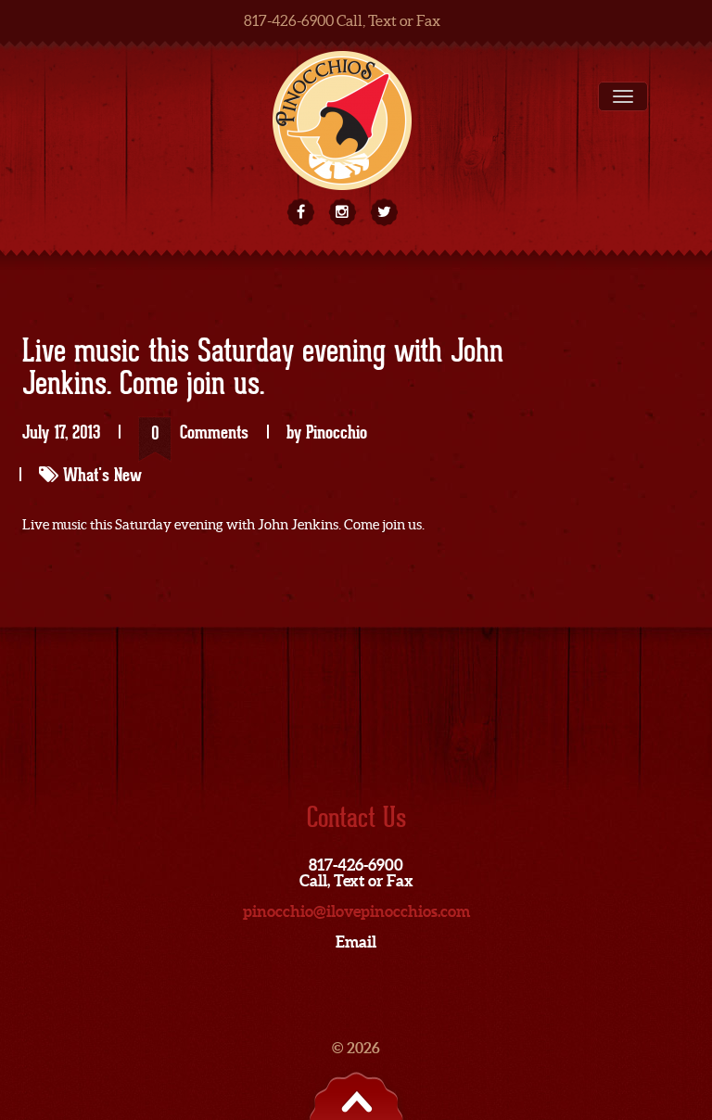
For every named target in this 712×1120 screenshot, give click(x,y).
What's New (102, 475)
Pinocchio (336, 432)
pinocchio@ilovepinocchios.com (356, 911)
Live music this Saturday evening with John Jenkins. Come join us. (262, 368)
